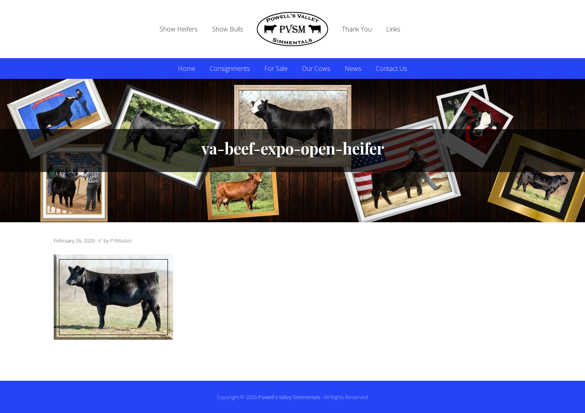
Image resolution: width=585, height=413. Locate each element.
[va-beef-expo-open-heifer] (113, 337)
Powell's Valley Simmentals (289, 397)
